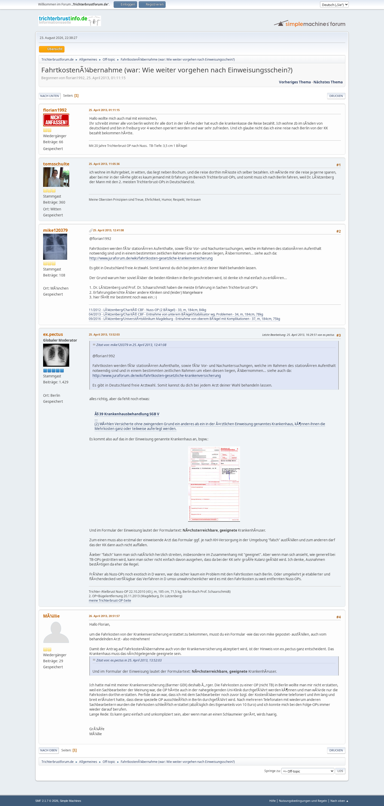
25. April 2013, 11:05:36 (104, 164)
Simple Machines (70, 800)
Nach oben (48, 750)
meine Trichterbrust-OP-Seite (110, 600)
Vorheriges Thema (295, 82)
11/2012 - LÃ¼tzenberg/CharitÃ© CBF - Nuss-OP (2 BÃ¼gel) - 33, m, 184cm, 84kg (147, 310)
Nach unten (49, 96)
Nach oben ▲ (339, 801)
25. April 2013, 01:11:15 (104, 110)
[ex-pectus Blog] (45, 389)
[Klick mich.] (45, 282)
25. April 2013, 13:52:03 (104, 334)
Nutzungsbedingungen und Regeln (303, 801)
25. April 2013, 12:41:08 (108, 230)
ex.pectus (53, 334)
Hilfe (272, 801)
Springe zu (272, 771)
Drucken (336, 96)
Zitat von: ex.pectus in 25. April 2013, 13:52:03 (129, 660)
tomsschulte (56, 164)
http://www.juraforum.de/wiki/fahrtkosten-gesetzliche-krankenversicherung (151, 258)
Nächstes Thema (328, 82)
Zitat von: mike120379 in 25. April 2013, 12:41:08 (131, 345)
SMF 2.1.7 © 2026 (46, 800)
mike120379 (55, 230)
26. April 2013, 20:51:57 (104, 616)
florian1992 (55, 110)
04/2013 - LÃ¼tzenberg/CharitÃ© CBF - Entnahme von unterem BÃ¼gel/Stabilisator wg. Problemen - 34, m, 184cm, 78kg (176, 314)
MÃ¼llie (51, 616)
